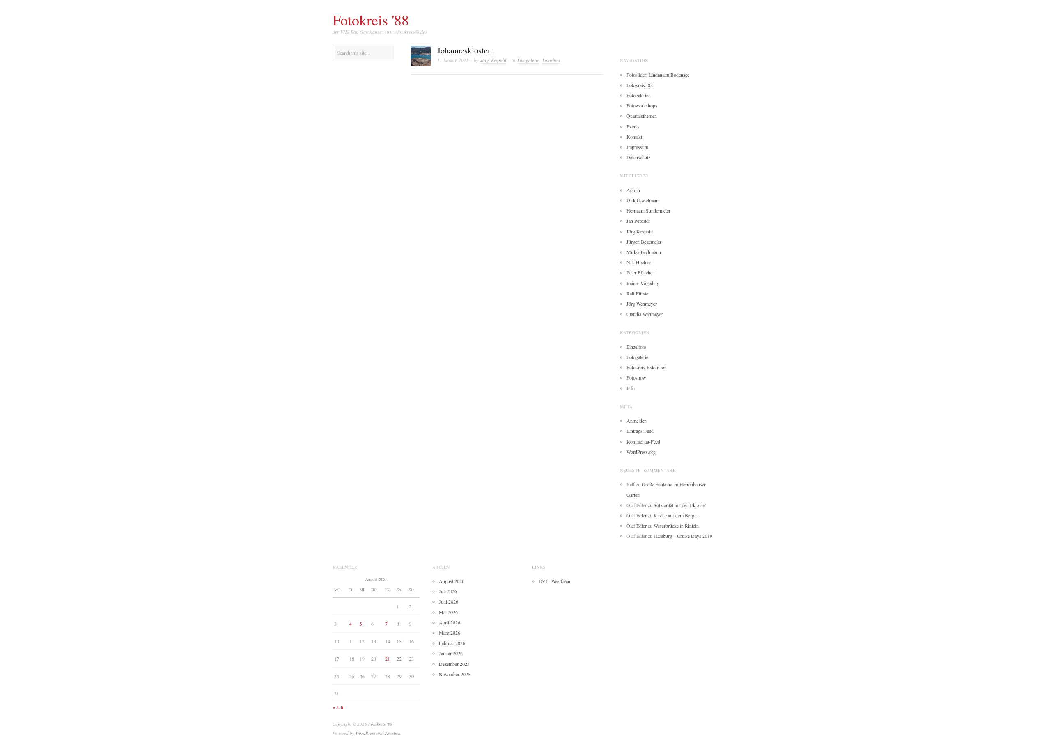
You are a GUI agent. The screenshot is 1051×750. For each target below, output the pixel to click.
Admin (633, 190)
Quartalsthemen (641, 115)
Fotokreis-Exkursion (646, 367)
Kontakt (634, 136)
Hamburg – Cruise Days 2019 (683, 536)
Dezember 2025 (454, 664)
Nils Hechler (638, 262)
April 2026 (449, 622)
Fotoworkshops (641, 105)
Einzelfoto (636, 346)
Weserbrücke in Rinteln (676, 525)
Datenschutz (638, 157)
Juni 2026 (448, 601)
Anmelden (636, 420)
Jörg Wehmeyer (641, 303)
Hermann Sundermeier (648, 210)
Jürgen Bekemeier (643, 241)
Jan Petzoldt (638, 220)
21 (387, 658)
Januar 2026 (451, 653)
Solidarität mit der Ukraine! (680, 505)
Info (630, 388)
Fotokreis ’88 (639, 85)
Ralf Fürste (637, 293)
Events (633, 126)
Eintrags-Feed (640, 431)
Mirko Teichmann (643, 252)
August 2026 (451, 581)
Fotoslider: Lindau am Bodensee (657, 74)
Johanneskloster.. (465, 50)
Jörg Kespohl (493, 60)
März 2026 (449, 632)
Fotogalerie (528, 60)
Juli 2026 (448, 591)
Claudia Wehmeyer (644, 314)
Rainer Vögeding (642, 283)
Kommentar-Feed (643, 441)
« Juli (338, 707)
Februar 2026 (452, 643)
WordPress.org (641, 451)
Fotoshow (551, 60)
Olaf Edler (636, 515)
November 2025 (454, 674)
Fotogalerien (638, 95)
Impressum (637, 147)
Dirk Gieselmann (643, 200)
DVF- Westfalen (554, 581)
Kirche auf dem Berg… (676, 515)
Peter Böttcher (640, 272)
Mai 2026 (448, 612)
